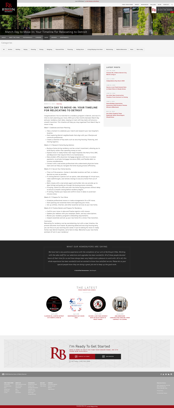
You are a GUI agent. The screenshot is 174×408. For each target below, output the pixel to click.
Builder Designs (163, 393)
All (4, 49)
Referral (50, 387)
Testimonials (27, 37)
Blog (159, 4)
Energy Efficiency (32, 394)
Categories (6, 43)
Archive (10, 49)
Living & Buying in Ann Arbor (95, 49)
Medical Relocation (121, 49)
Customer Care (31, 389)
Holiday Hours (80, 49)
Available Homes (7, 386)
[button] (172, 6)
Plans (5, 387)
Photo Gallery (43, 384)
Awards (54, 37)
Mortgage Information (33, 387)
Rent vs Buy (140, 49)
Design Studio (31, 386)
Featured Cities (60, 49)
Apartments (64, 37)
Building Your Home (32, 384)
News (131, 49)
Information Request (52, 384)
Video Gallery (43, 386)
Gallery (153, 4)
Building (18, 49)
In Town (5, 392)
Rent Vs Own (31, 392)
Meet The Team (14, 37)
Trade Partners (51, 389)
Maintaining (109, 49)
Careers (38, 37)
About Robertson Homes (20, 384)
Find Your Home (127, 4)
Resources (144, 4)
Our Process (110, 356)
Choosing (33, 49)
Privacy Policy (160, 390)
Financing (70, 49)
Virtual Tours (7, 389)
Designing (49, 49)
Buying (25, 49)
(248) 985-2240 (163, 388)
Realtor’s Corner (51, 386)
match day (59, 103)
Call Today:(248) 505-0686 (80, 361)
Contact (166, 4)
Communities (7, 384)
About (137, 4)
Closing (41, 49)
